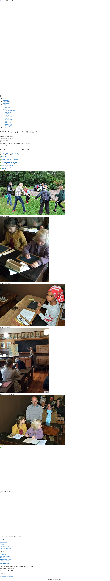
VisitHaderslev (3, 557)
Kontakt (4, 127)
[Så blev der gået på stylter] (6, 165)
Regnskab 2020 (8, 124)
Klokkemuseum (3, 554)
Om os (4, 109)
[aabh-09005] (24, 392)
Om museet (8, 106)
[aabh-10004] (32, 444)
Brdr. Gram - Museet (5, 556)
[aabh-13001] (32, 534)
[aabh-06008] (32, 215)
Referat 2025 (8, 115)
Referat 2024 (8, 118)
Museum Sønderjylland (5, 559)
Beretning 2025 (8, 113)
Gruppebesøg (3, 570)
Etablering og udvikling (10, 110)
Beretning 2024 (8, 116)
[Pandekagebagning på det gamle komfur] (10, 153)
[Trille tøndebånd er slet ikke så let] (8, 162)
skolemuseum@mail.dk (5, 548)
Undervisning (6, 100)
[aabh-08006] (32, 326)
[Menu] (0, 96)
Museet (4, 104)
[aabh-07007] (24, 281)
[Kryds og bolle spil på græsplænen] (9, 159)
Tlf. (1, 542)
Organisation (8, 112)
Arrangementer (6, 101)
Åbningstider (6, 103)
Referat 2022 (8, 123)
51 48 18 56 (4, 542)
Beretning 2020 (8, 126)
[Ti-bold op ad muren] (5, 168)
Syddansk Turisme (4, 560)
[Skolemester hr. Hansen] (6, 156)
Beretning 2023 (8, 119)
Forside (4, 98)
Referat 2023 (8, 121)
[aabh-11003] (32, 490)
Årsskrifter (7, 107)
